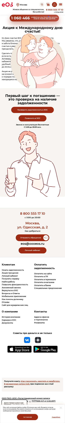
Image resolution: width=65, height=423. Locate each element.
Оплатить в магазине (44, 282)
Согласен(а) (27, 417)
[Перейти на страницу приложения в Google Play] (45, 349)
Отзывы (5, 302)
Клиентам (8, 264)
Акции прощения (10, 273)
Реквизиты (39, 323)
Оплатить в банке (42, 285)
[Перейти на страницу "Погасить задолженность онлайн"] (48, 4)
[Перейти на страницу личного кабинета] (54, 4)
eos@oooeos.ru (32, 243)
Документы (7, 323)
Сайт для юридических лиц (15, 305)
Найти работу (8, 282)
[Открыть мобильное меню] (60, 4)
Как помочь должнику (12, 299)
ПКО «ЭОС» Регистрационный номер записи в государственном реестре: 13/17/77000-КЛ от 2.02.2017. (29, 399)
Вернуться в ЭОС (10, 290)
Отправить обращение (30, 238)
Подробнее (56, 417)
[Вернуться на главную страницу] (7, 4)
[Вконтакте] (27, 340)
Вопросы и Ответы (11, 293)
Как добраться (32, 231)
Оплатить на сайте (43, 273)
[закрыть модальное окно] (61, 408)
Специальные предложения (48, 288)
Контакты (40, 311)
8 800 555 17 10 (54, 10)
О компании (10, 311)
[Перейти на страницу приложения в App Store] (19, 349)
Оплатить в (41, 276)
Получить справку (10, 279)
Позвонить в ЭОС (32, 118)
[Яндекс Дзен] (37, 340)
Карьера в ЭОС (9, 320)
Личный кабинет (32, 250)
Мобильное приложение (14, 296)
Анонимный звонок (11, 287)
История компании (11, 317)
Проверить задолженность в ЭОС (32, 110)
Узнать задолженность (13, 270)
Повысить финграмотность (15, 284)
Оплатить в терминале (45, 279)
